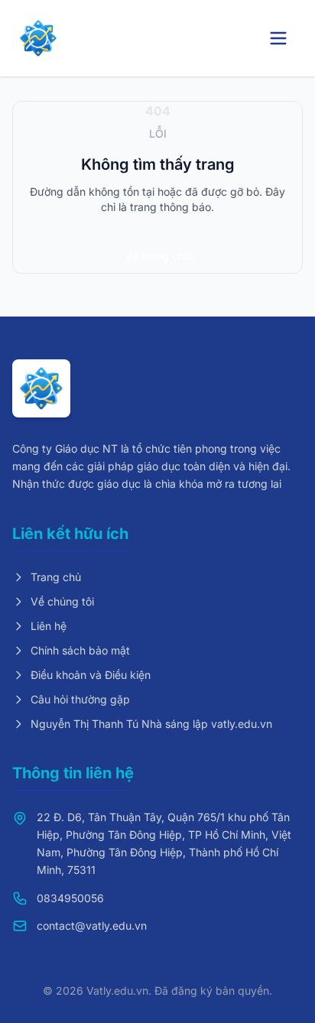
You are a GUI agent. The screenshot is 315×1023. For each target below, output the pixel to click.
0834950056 (70, 897)
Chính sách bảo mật (80, 650)
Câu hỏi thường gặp (80, 699)
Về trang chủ (157, 255)
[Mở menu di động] (278, 38)
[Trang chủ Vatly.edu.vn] (38, 38)
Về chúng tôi (62, 601)
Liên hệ (49, 625)
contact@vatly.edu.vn (92, 925)
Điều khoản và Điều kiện (91, 674)
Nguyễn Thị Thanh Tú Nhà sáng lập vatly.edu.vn (151, 723)
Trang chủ (56, 576)
